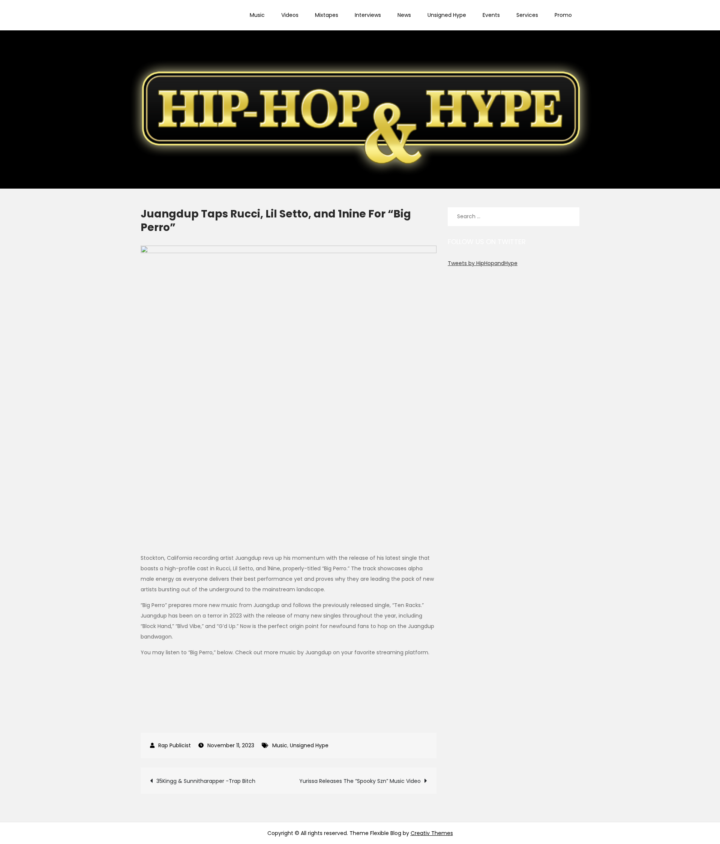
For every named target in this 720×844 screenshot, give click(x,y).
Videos (289, 15)
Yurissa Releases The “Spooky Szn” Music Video (360, 781)
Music (257, 15)
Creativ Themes (432, 833)
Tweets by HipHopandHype (483, 263)
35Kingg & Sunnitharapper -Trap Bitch (205, 781)
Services (527, 15)
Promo (563, 15)
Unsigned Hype (447, 15)
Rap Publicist (174, 745)
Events (491, 15)
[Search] (570, 216)
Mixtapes (326, 15)
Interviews (368, 15)
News (404, 15)
